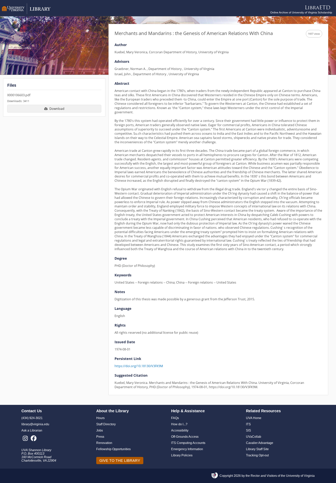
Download (56, 109)
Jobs (99, 430)
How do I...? (179, 424)
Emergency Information (187, 449)
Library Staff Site (257, 449)
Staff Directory (106, 424)
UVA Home (253, 418)
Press (100, 436)
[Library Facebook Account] (33, 438)
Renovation (104, 443)
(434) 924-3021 (32, 418)
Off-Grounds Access (185, 436)
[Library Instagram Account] (25, 438)
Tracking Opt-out (257, 455)
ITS (248, 424)
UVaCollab (253, 436)
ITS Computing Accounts (188, 443)
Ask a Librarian (31, 430)
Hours (100, 418)
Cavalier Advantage (259, 443)
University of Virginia (300, 475)
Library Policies (181, 455)
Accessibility (179, 430)
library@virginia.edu (35, 424)
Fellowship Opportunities (113, 449)
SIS (248, 430)
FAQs (175, 418)
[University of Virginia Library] (26, 13)
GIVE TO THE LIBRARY (119, 461)
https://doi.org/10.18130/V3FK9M (139, 366)
